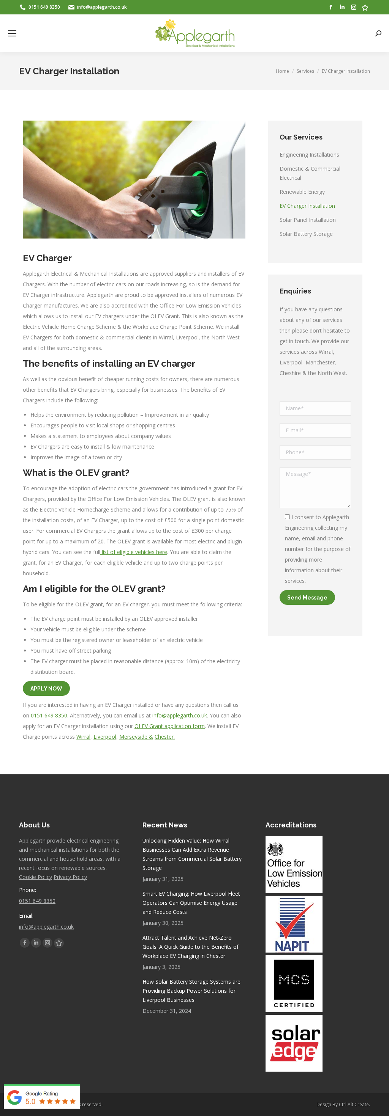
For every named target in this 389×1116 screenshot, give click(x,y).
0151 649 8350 (49, 715)
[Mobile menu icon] (12, 33)
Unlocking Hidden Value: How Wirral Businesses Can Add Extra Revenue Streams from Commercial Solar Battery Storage (192, 854)
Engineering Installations (309, 154)
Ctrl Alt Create (354, 1104)
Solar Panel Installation (308, 219)
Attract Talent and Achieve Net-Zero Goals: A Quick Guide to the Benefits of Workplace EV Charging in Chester (190, 946)
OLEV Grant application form (169, 726)
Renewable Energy (302, 191)
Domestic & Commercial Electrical (310, 173)
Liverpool (104, 736)
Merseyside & (136, 736)
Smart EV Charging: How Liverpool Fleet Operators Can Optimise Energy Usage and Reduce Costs (191, 902)
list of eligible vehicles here (133, 552)
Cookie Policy (35, 877)
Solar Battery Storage (306, 233)
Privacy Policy (70, 877)
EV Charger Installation (307, 205)
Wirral (83, 736)
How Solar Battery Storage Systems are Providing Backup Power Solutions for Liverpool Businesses (191, 990)
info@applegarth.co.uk (179, 715)
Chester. (165, 736)
